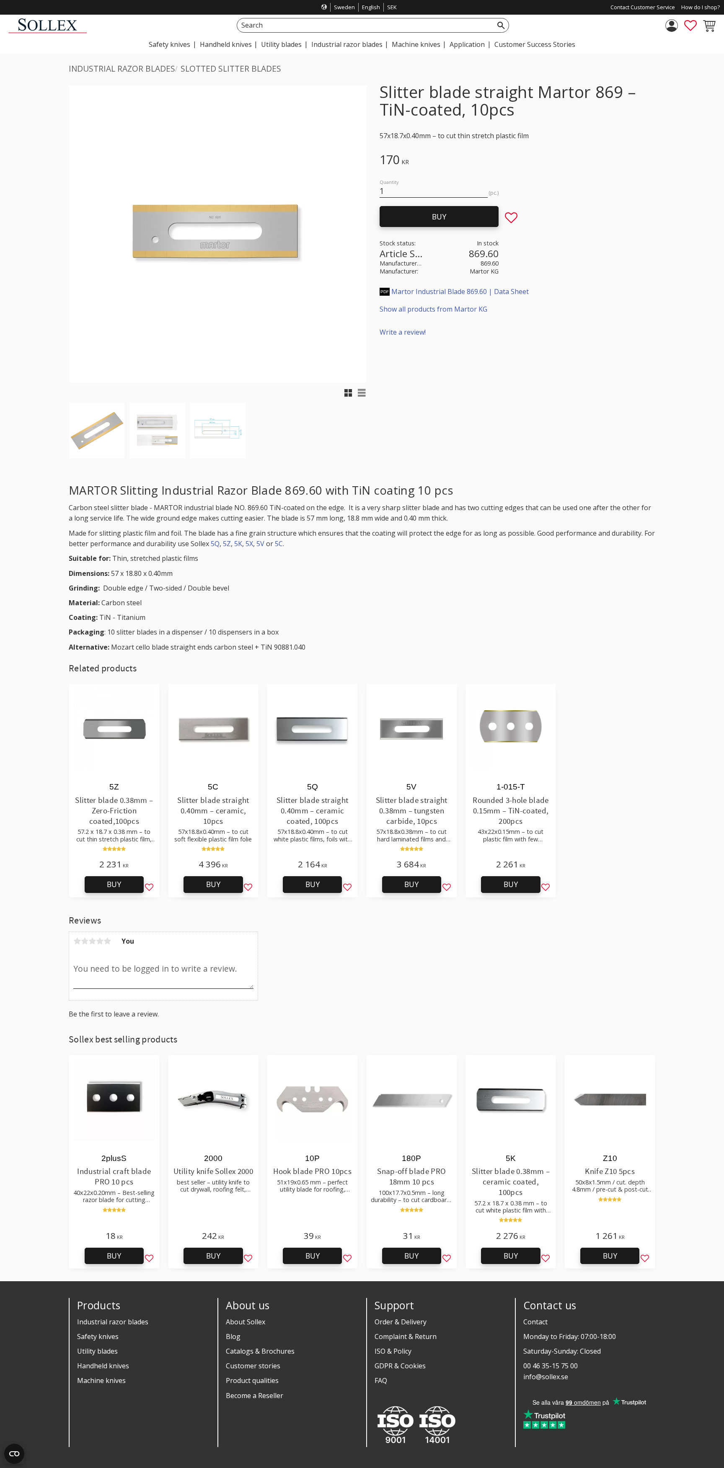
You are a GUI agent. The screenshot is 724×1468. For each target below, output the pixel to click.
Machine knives (101, 1380)
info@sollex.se (545, 1376)
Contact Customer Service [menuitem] (642, 7)
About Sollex (245, 1321)
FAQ (381, 1380)
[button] (690, 25)
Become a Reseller (254, 1395)
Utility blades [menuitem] (281, 44)
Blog (233, 1336)
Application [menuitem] (467, 44)
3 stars (92, 941)
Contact (535, 1321)
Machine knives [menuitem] (416, 44)
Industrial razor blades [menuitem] (347, 44)
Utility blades (97, 1351)
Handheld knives (103, 1365)
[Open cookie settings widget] (14, 1454)
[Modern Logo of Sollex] (47, 31)
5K (238, 543)
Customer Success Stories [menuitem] (534, 44)
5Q (215, 543)
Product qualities (252, 1380)
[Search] (501, 25)
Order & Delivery (401, 1321)
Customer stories (253, 1365)
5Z (227, 543)
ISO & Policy (393, 1351)
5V (260, 543)
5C (279, 543)
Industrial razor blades (112, 1321)
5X (249, 543)
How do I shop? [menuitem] (700, 7)
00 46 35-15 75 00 (550, 1365)
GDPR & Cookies (400, 1365)
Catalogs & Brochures (260, 1351)
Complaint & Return (406, 1336)
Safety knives (98, 1336)
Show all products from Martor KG (433, 309)
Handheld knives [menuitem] (226, 44)
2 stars (84, 941)
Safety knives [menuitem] (169, 44)
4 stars (99, 941)
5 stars (107, 941)
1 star (77, 941)
